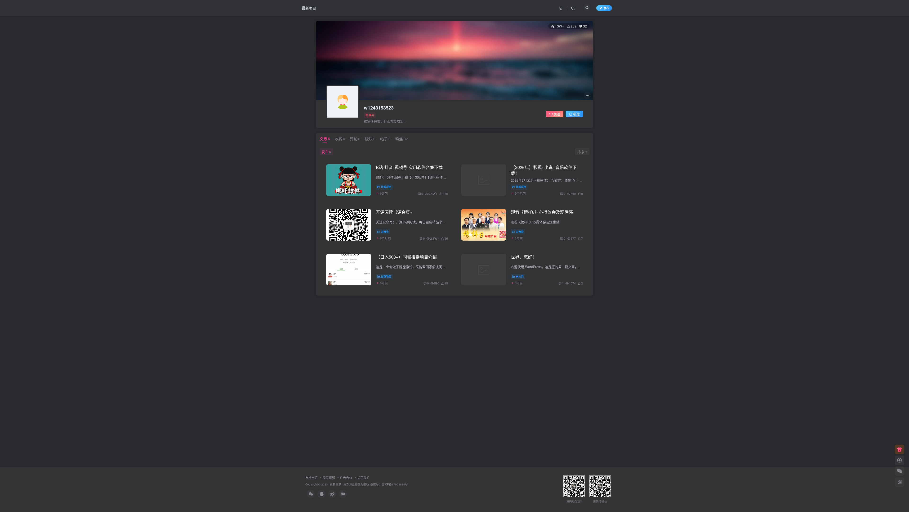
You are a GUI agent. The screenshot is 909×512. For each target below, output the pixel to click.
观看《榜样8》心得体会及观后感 (542, 212)
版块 (370, 139)
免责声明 (329, 477)
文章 (325, 139)
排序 (580, 151)
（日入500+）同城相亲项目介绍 (406, 257)
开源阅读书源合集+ (394, 212)
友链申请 (311, 477)
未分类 (385, 231)
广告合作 (346, 477)
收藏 (340, 139)
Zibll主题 (351, 484)
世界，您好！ (523, 257)
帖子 (385, 139)
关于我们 (363, 477)
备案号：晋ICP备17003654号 (389, 484)
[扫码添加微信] (899, 471)
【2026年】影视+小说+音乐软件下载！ (544, 170)
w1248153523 (379, 107)
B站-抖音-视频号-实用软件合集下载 (409, 167)
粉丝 (401, 139)
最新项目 (309, 7)
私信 (576, 114)
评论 (355, 139)
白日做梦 (335, 484)
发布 (326, 151)
